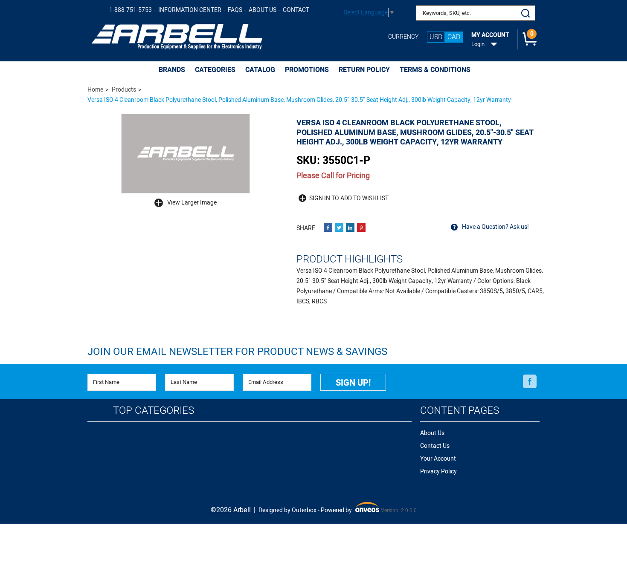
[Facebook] (529, 382)
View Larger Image (192, 202)
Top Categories (153, 410)
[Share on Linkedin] (350, 227)
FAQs (235, 10)
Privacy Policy (438, 471)
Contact (296, 10)
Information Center (189, 10)
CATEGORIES (215, 70)
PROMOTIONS (307, 70)
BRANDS (172, 70)
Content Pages (459, 410)
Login (478, 44)
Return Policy (364, 70)
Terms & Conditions (435, 70)
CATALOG (260, 70)
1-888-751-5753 (130, 10)
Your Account (438, 458)
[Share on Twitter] (339, 227)
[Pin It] (361, 227)
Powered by (349, 511)
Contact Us (435, 445)
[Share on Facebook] (328, 227)
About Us (262, 10)
